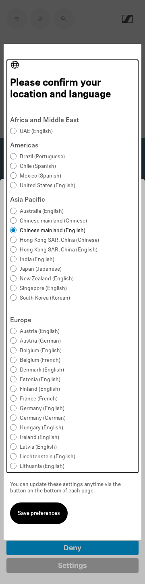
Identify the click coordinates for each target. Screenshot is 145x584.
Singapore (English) (43, 288)
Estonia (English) (40, 379)
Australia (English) (42, 211)
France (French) (39, 399)
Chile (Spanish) (38, 166)
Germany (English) (42, 408)
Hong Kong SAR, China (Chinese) (59, 240)
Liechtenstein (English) (47, 456)
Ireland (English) (39, 437)
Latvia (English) (38, 447)
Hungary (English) (41, 428)
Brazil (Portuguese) (42, 156)
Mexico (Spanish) (40, 176)
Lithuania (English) (42, 466)
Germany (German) (43, 418)
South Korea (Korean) (45, 298)
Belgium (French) (40, 360)
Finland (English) (40, 389)
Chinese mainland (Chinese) (53, 221)
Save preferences (39, 513)
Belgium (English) (41, 350)
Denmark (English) (42, 370)
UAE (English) (36, 131)
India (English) (37, 259)
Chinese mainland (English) (52, 230)
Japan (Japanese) (41, 269)
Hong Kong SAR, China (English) (58, 250)
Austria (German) (40, 341)
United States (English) (47, 185)
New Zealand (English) (47, 279)
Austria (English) (40, 331)
